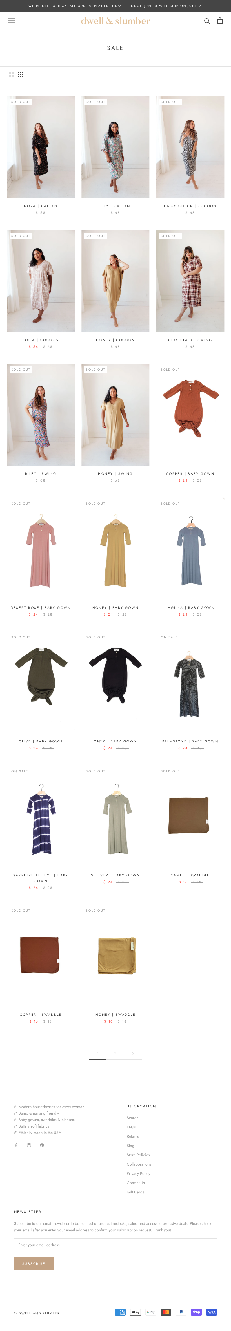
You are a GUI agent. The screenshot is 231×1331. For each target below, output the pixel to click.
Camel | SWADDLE (190, 875)
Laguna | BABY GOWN (190, 607)
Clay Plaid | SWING (190, 340)
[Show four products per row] (20, 74)
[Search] (207, 21)
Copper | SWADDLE (40, 1014)
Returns (133, 1136)
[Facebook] (16, 1145)
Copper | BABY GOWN (190, 473)
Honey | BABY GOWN (115, 607)
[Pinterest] (42, 1145)
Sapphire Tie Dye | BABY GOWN (40, 878)
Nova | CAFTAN (40, 206)
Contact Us (136, 1182)
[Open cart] (220, 20)
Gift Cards (135, 1192)
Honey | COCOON (115, 340)
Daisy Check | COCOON (190, 206)
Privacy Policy (138, 1173)
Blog (130, 1145)
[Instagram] (29, 1145)
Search (132, 1117)
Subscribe (34, 1263)
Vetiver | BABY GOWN (115, 875)
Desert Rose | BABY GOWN (41, 607)
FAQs (131, 1127)
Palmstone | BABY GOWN (190, 741)
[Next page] (133, 1053)
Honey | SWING (115, 473)
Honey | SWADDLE (115, 1014)
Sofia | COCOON (41, 340)
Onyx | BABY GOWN (115, 741)
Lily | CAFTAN (115, 206)
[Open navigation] (11, 20)
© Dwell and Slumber (37, 1313)
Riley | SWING (40, 473)
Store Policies (138, 1155)
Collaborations (139, 1164)
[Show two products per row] (11, 74)
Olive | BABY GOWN (41, 741)
